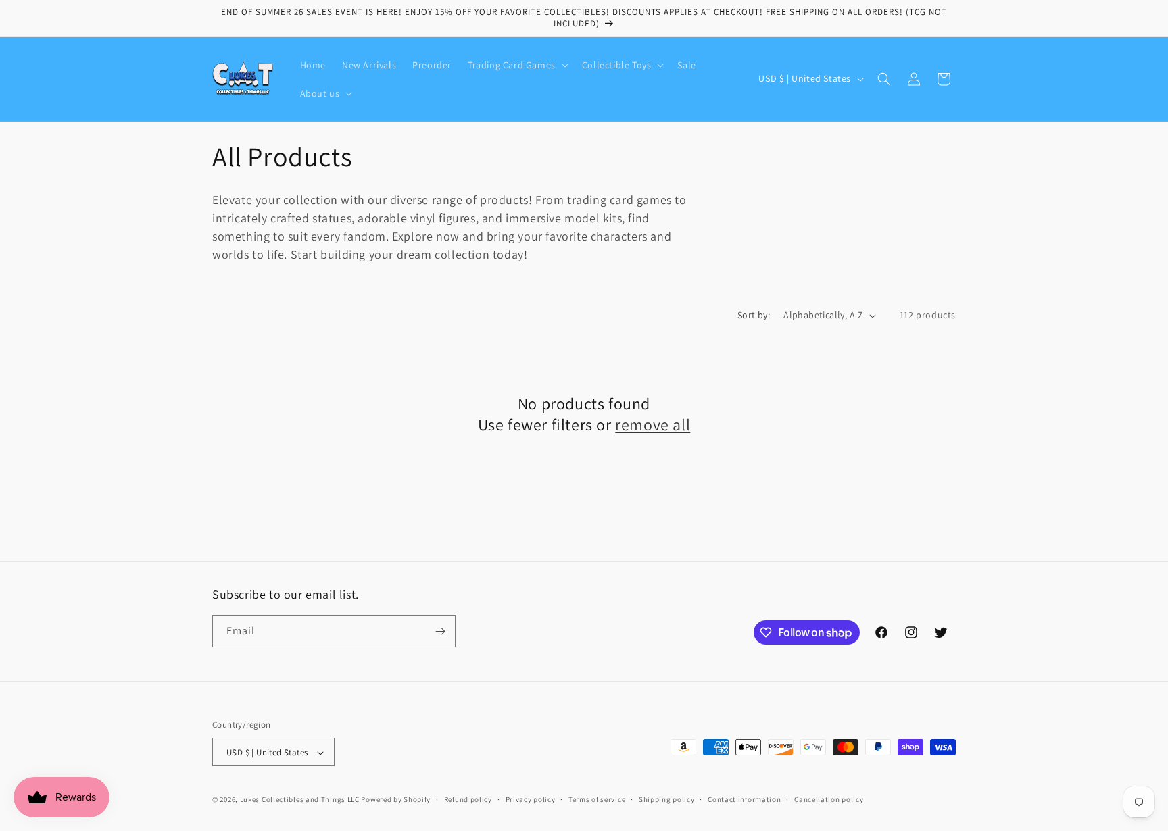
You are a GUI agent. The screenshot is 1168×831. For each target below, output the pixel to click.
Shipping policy (667, 799)
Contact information (744, 799)
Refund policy (468, 799)
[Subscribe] (440, 631)
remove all (652, 424)
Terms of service (596, 799)
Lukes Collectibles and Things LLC (300, 800)
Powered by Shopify (396, 800)
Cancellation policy (828, 799)
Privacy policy (531, 799)
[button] (517, 65)
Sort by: (753, 315)
